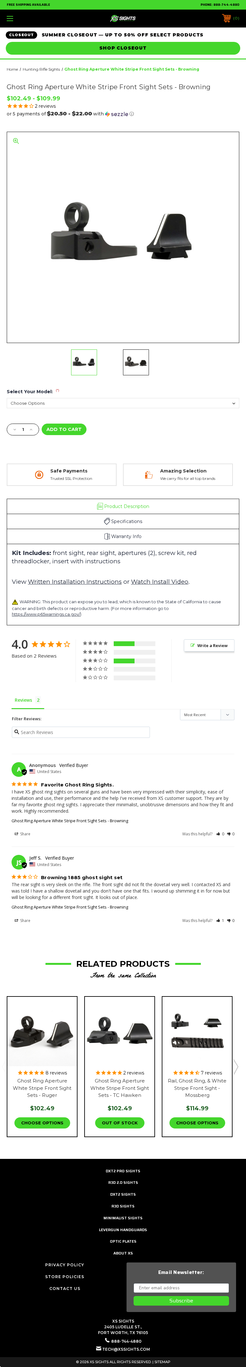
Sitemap (162, 1362)
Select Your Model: (33, 391)
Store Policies (64, 1276)
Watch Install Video (159, 581)
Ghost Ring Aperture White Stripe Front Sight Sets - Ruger (42, 1088)
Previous (4, 1066)
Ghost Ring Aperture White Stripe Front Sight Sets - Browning (70, 821)
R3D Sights (123, 1206)
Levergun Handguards (123, 1230)
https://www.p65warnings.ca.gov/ (46, 614)
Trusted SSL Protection (71, 478)
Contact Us (64, 1288)
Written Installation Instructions (75, 581)
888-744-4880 (226, 4)
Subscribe (181, 1301)
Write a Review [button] (212, 645)
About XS (123, 1253)
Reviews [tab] (23, 700)
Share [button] (24, 834)
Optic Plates (123, 1241)
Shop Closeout (122, 48)
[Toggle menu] (30, 18)
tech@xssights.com (126, 1349)
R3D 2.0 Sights (123, 1182)
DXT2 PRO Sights (123, 1171)
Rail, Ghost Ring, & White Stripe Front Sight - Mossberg (197, 1088)
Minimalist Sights (123, 1218)
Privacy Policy (64, 1264)
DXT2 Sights (123, 1194)
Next (235, 1066)
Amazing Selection (183, 471)
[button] (123, 114)
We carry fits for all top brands (187, 478)
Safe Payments (68, 471)
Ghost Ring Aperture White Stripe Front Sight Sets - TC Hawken (119, 1088)
